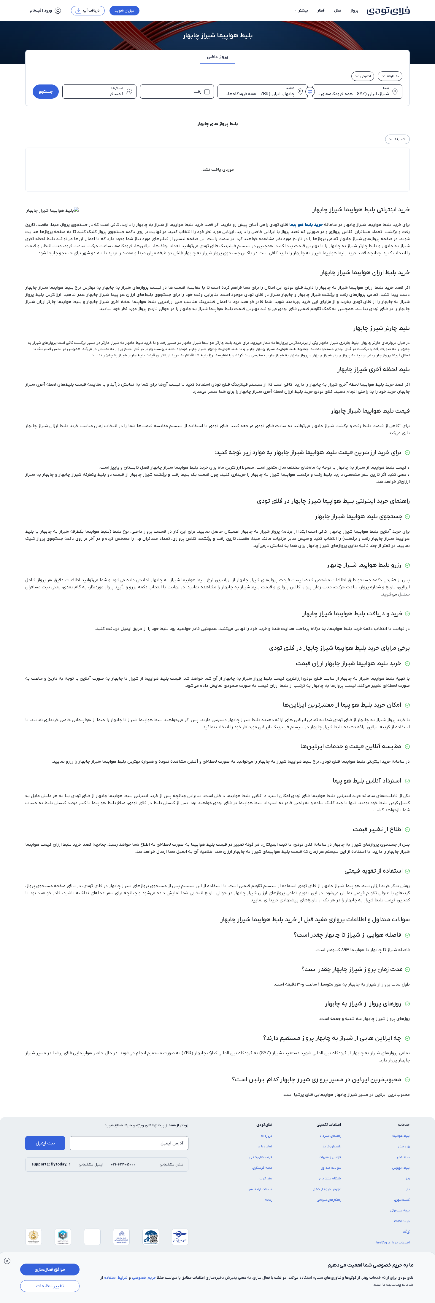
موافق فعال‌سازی (50, 1269)
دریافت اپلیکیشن (260, 1189)
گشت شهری (402, 1199)
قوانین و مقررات (330, 1157)
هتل (337, 10)
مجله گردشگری (262, 1167)
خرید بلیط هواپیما (306, 225)
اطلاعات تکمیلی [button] (329, 1125)
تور (408, 1189)
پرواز (354, 10)
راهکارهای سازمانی (329, 1199)
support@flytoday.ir (50, 1164)
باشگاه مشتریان (330, 1178)
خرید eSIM (402, 1221)
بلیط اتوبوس (401, 1167)
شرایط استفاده (116, 1277)
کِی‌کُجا (406, 1231)
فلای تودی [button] (264, 1125)
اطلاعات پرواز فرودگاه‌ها (393, 1242)
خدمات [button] (404, 1125)
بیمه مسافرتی (400, 1210)
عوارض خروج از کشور (327, 1189)
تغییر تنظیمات (50, 1286)
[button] (300, 10)
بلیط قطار (403, 1157)
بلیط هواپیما (401, 1135)
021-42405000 (123, 1164)
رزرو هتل (404, 1146)
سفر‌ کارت (266, 1178)
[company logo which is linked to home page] (386, 10)
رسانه (268, 1199)
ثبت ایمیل (45, 1143)
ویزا (407, 1178)
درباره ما (266, 1135)
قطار (321, 10)
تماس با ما (265, 1146)
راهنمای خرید (332, 1146)
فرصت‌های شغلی (261, 1157)
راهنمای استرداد (330, 1135)
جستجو (46, 92)
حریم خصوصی (144, 1277)
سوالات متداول (331, 1167)
